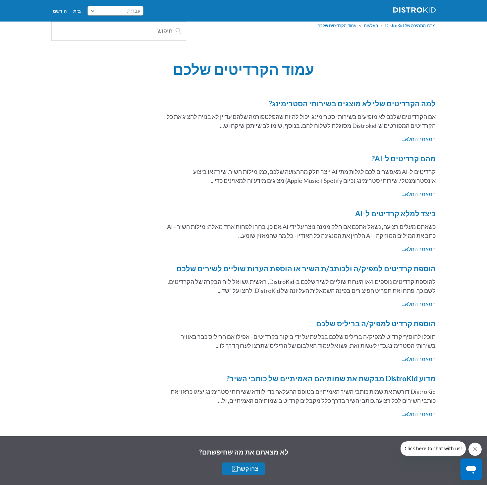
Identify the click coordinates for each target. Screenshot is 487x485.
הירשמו (59, 11)
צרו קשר (248, 468)
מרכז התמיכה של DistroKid (410, 25)
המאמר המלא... (419, 139)
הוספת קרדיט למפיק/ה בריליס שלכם (376, 323)
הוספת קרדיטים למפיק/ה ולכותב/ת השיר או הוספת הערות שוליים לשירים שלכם (306, 268)
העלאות (371, 25)
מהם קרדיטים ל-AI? (404, 158)
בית (77, 11)
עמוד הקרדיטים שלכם (336, 25)
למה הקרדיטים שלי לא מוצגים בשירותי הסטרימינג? (352, 103)
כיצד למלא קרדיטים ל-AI (395, 213)
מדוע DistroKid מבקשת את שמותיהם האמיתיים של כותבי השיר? (331, 378)
